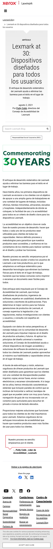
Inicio (34, 3)
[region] (26, 539)
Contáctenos (26, 497)
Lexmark (8, 497)
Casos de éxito (42, 510)
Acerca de (7, 501)
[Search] (47, 128)
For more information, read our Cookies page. (27, 539)
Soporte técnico (26, 509)
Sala (38, 505)
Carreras (6, 506)
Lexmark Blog (42, 522)
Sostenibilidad (9, 522)
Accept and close (26, 545)
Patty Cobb (21, 108)
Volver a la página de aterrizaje (26, 467)
